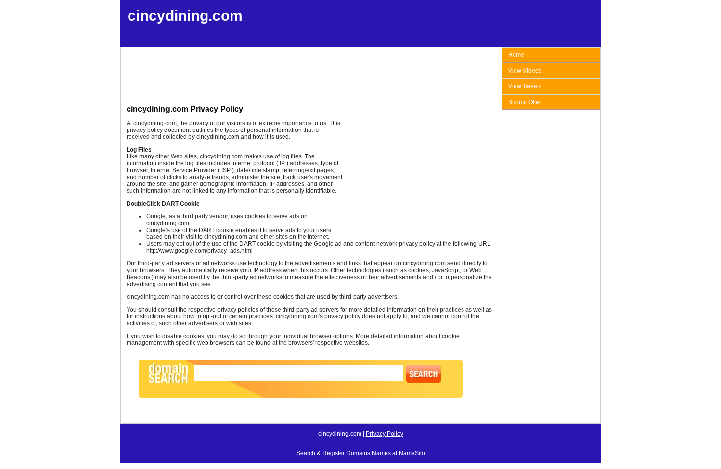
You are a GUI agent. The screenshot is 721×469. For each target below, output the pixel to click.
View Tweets (524, 86)
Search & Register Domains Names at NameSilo (360, 453)
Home (516, 55)
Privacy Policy (384, 433)
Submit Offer (524, 102)
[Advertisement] (310, 77)
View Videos (524, 70)
